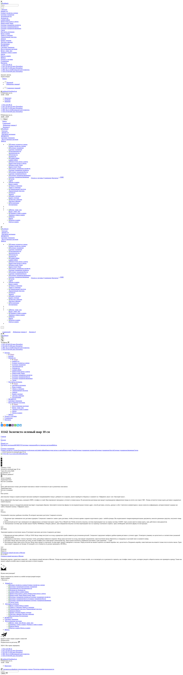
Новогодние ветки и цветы (54, 450)
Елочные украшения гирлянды (86, 450)
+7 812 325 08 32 (6, 64)
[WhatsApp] (15, 425)
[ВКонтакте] (2, 425)
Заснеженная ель (23, 450)
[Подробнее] (1, 564)
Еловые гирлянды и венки (9, 450)
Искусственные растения (20, 406)
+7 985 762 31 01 (15, 70)
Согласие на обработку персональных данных (18, 669)
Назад (12, 354)
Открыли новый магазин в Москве (12, 556)
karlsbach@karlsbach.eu (9, 91)
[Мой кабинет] (1, 330)
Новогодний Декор (69, 450)
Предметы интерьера (19, 385)
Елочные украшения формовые (124, 450)
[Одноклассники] (4, 425)
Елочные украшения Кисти (105, 450)
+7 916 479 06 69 (12, 71)
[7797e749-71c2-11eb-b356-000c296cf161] (14, 454)
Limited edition (41, 450)
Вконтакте (8, 98)
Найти (3, 673)
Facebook (7, 100)
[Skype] (18, 425)
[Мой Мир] (7, 425)
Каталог (11, 356)
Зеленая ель (32, 450)
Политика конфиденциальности (43, 669)
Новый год (15, 361)
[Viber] (12, 425)
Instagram (7, 101)
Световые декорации (29, 445)
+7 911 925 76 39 (12, 68)
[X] (10, 425)
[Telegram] (20, 425)
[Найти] (2, 7)
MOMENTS (18, 445)
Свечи (136, 450)
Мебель (54, 445)
